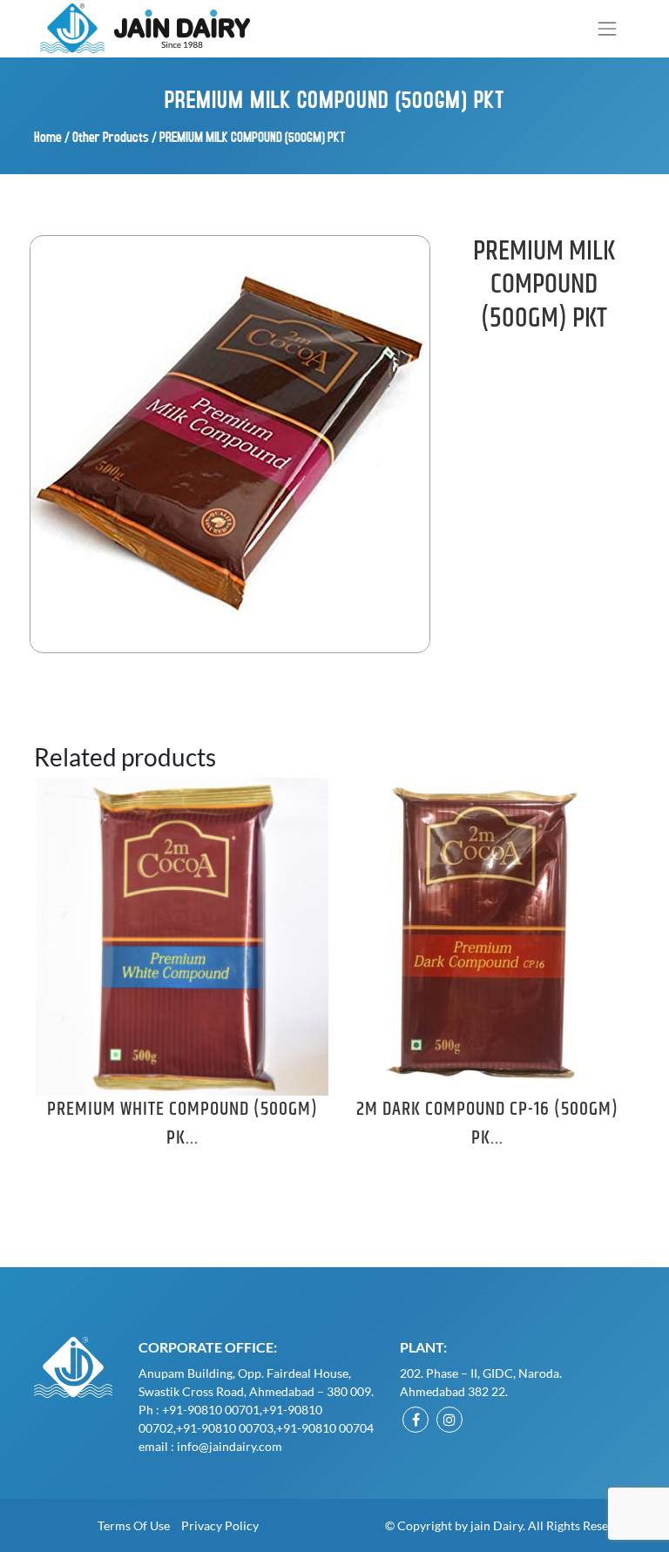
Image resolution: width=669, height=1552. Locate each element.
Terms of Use (134, 1525)
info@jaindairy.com (229, 1446)
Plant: (423, 1347)
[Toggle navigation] (607, 28)
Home (48, 136)
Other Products (110, 136)
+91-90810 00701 (211, 1409)
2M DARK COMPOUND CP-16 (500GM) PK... (487, 1124)
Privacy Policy (220, 1525)
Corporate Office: (208, 1347)
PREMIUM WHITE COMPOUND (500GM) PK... (182, 1124)
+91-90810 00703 (225, 1427)
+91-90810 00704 (325, 1427)
